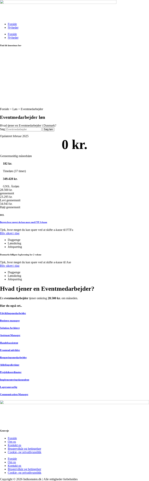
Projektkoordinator (11, 372)
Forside (12, 24)
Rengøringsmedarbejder (13, 357)
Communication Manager (14, 394)
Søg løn (48, 129)
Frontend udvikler (10, 350)
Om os (12, 441)
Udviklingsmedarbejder (13, 313)
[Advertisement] (74, 78)
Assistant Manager (10, 335)
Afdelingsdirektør (9, 364)
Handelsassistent (9, 342)
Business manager (10, 320)
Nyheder (13, 27)
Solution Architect (10, 327)
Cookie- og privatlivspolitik (24, 452)
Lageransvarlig (8, 387)
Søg (2, 129)
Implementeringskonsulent (14, 379)
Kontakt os (14, 445)
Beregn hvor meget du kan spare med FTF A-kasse (23, 222)
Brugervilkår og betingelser (24, 448)
